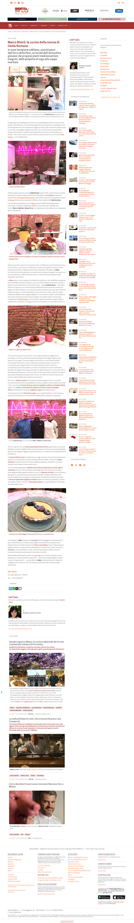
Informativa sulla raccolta (67, 921)
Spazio (12, 200)
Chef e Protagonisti (14, 860)
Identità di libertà (74, 873)
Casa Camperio (32, 769)
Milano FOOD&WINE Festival (78, 857)
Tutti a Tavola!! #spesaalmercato (79, 870)
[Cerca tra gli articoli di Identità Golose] (119, 2)
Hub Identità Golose (52, 19)
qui (43, 701)
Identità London (73, 862)
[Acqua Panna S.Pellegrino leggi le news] (45, 11)
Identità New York (74, 864)
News (10, 870)
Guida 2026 (102, 860)
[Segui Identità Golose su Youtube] (22, 2)
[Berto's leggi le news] (89, 11)
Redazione (11, 866)
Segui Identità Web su (78, 459)
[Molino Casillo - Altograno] (59, 11)
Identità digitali (82, 19)
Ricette (24, 25)
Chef (16, 25)
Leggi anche (14, 636)
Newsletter (63, 25)
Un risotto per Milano (75, 877)
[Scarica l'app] (104, 897)
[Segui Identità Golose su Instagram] (15, 2)
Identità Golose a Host (75, 868)
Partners (11, 868)
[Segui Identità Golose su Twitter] (19, 2)
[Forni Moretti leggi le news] (74, 11)
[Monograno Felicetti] (104, 11)
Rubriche (33, 25)
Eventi (52, 25)
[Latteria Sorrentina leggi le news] (119, 11)
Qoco (70, 875)
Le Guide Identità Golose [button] (111, 19)
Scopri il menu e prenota (46, 894)
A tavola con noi (73, 881)
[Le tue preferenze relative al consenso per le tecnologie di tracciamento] (1, 692)
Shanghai (71, 879)
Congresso (22, 19)
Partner (43, 25)
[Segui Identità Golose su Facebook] (11, 2)
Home (10, 31)
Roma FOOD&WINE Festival (77, 860)
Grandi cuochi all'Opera (76, 866)
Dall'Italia (25, 31)
